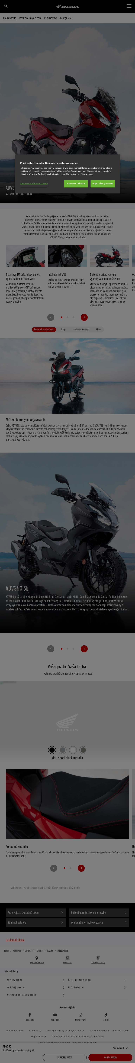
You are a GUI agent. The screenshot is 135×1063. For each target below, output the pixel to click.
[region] (67, 173)
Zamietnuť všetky (76, 183)
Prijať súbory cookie (102, 183)
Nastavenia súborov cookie (34, 183)
